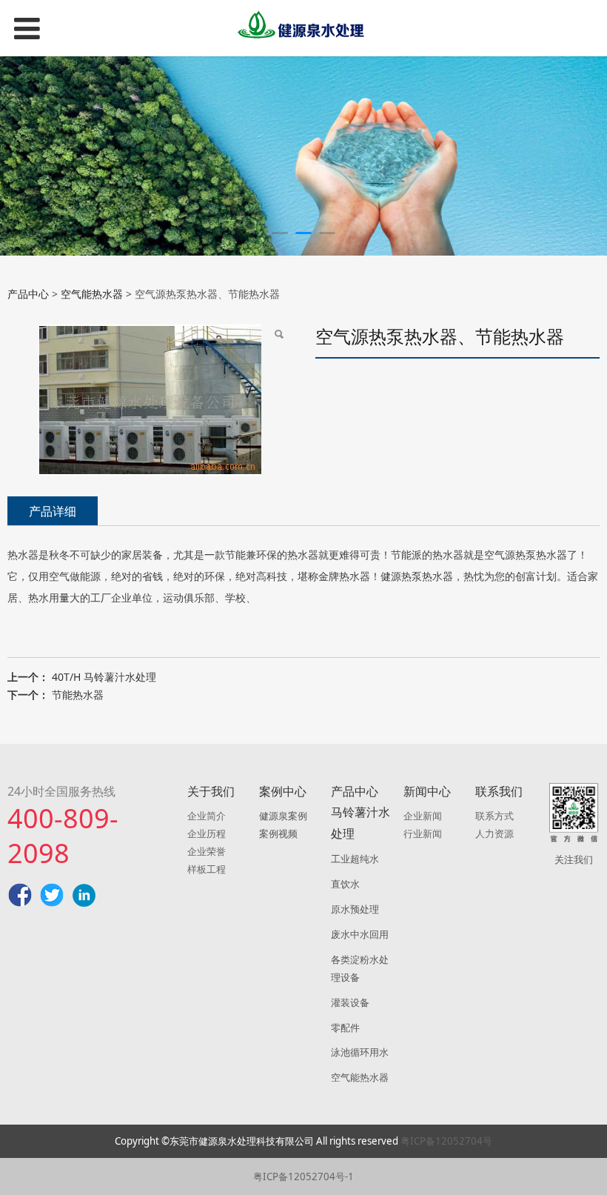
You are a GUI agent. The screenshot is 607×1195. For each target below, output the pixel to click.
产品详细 (52, 511)
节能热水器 (78, 695)
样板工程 (206, 869)
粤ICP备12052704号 (446, 1141)
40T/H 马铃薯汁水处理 (104, 677)
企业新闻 (422, 815)
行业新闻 (422, 833)
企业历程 (206, 833)
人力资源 (494, 833)
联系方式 (494, 815)
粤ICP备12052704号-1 (303, 1176)
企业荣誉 (206, 851)
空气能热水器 (92, 294)
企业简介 (206, 815)
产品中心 (28, 294)
